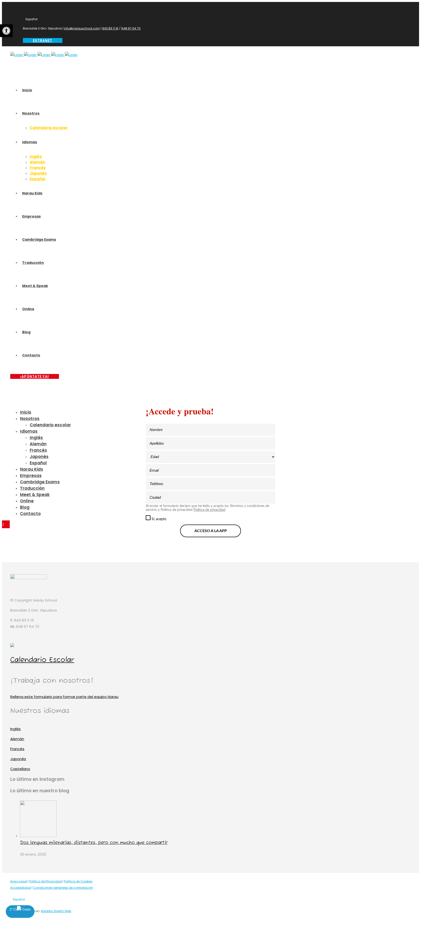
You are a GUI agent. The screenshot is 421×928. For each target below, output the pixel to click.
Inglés (15, 728)
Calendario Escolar (42, 660)
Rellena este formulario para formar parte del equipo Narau (64, 696)
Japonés (18, 758)
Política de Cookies (78, 881)
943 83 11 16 (110, 28)
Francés (17, 748)
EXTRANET (42, 40)
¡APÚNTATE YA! (34, 376)
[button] (6, 30)
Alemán (17, 738)
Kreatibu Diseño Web (56, 911)
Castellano (20, 768)
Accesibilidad (20, 888)
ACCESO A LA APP (210, 531)
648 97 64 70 (131, 28)
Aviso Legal (18, 881)
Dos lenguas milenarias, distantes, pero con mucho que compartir (94, 842)
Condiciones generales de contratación (63, 888)
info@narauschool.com (82, 28)
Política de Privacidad (45, 881)
